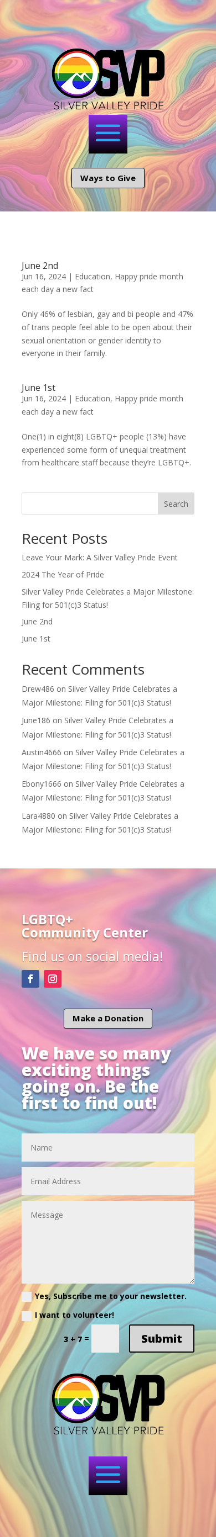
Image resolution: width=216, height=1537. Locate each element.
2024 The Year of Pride (63, 574)
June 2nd (40, 265)
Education (92, 276)
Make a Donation (108, 1018)
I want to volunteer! (74, 1315)
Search (176, 504)
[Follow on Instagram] (52, 979)
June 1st (38, 387)
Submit (161, 1338)
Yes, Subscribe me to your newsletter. (111, 1296)
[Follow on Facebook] (30, 979)
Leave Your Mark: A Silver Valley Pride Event (100, 557)
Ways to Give (108, 177)
